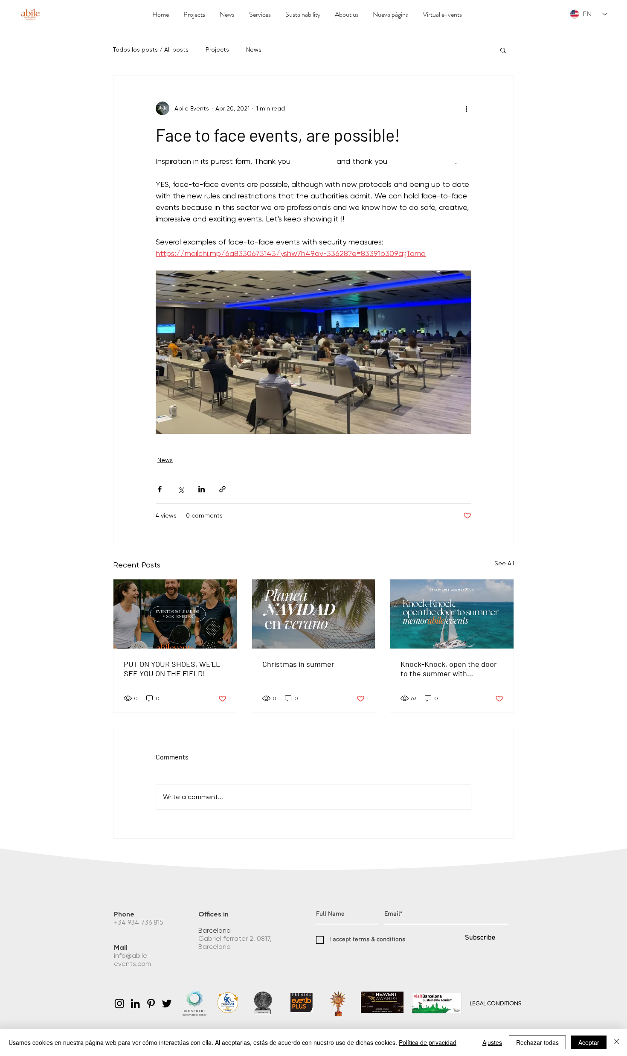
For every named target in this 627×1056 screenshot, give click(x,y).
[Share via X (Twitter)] (181, 489)
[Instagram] (119, 1003)
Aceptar (588, 1042)
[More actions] (466, 108)
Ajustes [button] (492, 1042)
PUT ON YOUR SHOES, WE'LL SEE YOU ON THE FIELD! (172, 668)
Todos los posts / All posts (151, 49)
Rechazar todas (537, 1042)
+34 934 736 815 (139, 922)
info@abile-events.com (133, 959)
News (253, 49)
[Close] (617, 1042)
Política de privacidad (427, 1042)
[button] (503, 50)
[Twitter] (166, 1003)
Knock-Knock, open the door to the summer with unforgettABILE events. (449, 668)
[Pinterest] (151, 1003)
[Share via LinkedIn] (201, 489)
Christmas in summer (298, 664)
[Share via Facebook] (160, 489)
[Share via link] (222, 489)
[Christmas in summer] (313, 614)
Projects (217, 49)
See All (504, 563)
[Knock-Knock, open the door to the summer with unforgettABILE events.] (452, 614)
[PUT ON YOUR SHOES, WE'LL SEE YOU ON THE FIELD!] (175, 614)
